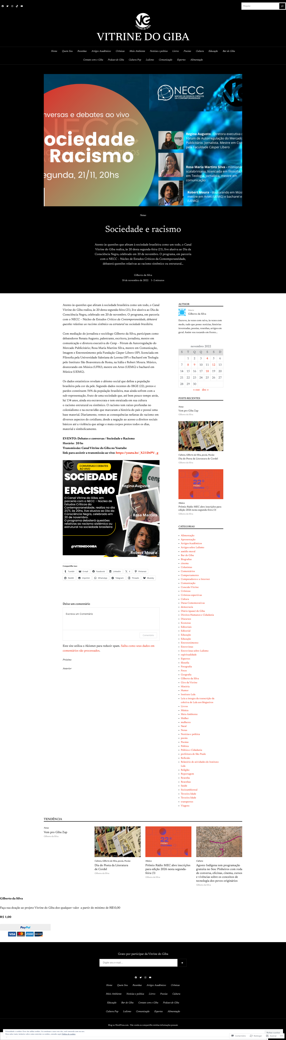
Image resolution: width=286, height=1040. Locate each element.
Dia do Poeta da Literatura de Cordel (198, 459)
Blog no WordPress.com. (118, 1025)
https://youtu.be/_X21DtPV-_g (137, 452)
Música (181, 503)
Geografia (186, 675)
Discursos (186, 619)
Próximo (67, 660)
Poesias (211, 455)
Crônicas (185, 591)
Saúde (184, 786)
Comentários (188, 571)
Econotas (186, 623)
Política (185, 746)
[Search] (282, 6)
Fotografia (186, 667)
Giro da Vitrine (189, 682)
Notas (143, 215)
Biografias (186, 559)
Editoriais (186, 627)
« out (196, 389)
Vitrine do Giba (143, 37)
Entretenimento (189, 643)
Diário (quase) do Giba (193, 611)
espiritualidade (189, 655)
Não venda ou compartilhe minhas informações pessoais (154, 1025)
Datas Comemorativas (193, 603)
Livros (184, 706)
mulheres (186, 722)
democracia (187, 607)
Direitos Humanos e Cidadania (197, 615)
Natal (183, 726)
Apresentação (188, 539)
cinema (185, 563)
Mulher (185, 718)
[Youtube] (22, 6)
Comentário (148, 635)
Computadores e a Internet (195, 579)
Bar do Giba (187, 555)
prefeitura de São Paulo (193, 754)
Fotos (184, 671)
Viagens (185, 806)
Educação (186, 635)
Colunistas (186, 567)
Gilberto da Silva (143, 275)
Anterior (67, 668)
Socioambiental (189, 790)
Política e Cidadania (191, 750)
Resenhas (186, 782)
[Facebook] (2, 6)
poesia (204, 455)
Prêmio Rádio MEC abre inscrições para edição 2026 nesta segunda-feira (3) (199, 508)
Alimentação (187, 535)
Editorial (185, 631)
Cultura (181, 455)
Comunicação (188, 583)
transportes (187, 802)
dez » (205, 389)
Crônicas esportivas (191, 595)
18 (207, 371)
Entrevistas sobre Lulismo (195, 651)
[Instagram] (12, 6)
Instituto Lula (188, 694)
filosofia (185, 663)
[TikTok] (17, 6)
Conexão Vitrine (190, 587)
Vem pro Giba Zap (188, 411)
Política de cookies (69, 1034)
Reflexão (185, 758)
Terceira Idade (188, 794)
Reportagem (187, 774)
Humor (185, 690)
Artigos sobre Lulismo (192, 547)
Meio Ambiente (189, 714)
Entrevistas (187, 647)
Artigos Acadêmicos (191, 543)
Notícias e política (190, 734)
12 (213, 364)
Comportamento (190, 575)
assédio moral (188, 551)
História (185, 686)
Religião (185, 770)
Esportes (185, 659)
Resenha (185, 778)
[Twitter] (7, 6)
